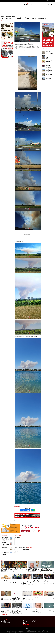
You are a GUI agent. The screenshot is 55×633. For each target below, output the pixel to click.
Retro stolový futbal (18, 568)
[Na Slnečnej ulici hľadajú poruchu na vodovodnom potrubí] (27, 605)
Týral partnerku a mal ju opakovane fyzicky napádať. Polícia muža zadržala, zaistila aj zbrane (47, 570)
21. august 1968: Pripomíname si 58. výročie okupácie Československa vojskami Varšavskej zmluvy (16, 611)
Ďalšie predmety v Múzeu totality (48, 597)
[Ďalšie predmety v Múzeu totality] (49, 593)
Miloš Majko (15, 569)
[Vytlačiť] (49, 20)
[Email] (47, 20)
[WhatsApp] (46, 20)
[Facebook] (48, 4)
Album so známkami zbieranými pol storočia (34, 520)
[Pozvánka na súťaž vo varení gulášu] (38, 593)
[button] (53, 5)
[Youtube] (51, 4)
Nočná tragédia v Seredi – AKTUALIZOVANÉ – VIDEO (49, 57)
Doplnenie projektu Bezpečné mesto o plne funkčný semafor (37, 581)
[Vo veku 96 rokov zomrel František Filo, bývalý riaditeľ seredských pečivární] (11, 543)
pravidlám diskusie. (29, 547)
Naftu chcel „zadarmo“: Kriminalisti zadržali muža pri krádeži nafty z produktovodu (49, 66)
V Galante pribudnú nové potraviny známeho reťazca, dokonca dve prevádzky (5, 538)
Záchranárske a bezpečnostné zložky (10, 16)
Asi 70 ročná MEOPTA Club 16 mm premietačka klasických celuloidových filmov (49, 581)
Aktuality (2, 16)
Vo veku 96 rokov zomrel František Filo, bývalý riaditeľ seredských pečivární (5, 543)
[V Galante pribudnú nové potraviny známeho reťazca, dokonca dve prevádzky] (11, 538)
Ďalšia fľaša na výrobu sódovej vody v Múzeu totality (20, 520)
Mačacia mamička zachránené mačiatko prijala (5, 598)
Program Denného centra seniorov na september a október (27, 598)
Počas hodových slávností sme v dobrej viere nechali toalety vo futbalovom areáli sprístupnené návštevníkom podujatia (47, 53)
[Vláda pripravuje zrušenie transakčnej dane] (11, 548)
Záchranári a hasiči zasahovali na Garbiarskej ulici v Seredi (49, 74)
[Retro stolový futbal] (20, 564)
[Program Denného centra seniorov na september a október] (27, 593)
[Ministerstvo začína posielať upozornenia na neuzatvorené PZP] (49, 605)
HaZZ (19, 506)
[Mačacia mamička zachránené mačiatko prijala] (6, 593)
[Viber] (51, 20)
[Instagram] (49, 4)
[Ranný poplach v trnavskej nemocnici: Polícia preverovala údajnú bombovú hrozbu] (17, 576)
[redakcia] (1, 20)
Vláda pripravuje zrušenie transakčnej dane (5, 548)
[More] (53, 20)
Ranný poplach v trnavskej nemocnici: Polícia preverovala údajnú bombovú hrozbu (16, 581)
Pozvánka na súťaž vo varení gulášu (49, 61)
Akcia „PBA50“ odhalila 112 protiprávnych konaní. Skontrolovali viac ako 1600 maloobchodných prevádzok (27, 582)
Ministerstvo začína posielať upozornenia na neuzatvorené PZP (48, 610)
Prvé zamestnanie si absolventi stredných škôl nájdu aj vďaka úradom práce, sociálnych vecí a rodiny (5, 553)
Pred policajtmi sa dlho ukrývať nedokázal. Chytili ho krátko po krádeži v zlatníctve (6, 610)
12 (10, 599)
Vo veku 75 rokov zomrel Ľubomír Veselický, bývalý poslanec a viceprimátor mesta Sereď (38, 610)
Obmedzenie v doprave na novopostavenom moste (48, 78)
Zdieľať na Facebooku (25, 510)
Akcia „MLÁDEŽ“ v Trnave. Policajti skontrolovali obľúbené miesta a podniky (7, 569)
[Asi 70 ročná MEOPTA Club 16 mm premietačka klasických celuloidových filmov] (49, 576)
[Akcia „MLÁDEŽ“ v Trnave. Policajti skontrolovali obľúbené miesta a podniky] (7, 564)
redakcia (5, 20)
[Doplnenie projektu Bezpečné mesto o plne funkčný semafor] (38, 576)
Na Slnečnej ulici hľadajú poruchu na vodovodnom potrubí (27, 610)
